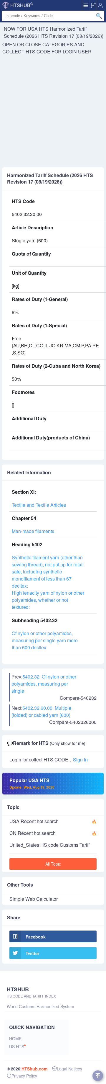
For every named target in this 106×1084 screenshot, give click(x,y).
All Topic (53, 864)
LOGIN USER (77, 51)
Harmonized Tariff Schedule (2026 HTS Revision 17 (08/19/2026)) (53, 32)
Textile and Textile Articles (39, 504)
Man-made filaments (33, 531)
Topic (13, 807)
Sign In (80, 759)
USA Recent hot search (34, 821)
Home (15, 1039)
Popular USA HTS (31, 783)
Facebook (36, 937)
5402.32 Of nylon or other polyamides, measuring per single (43, 683)
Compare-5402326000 (73, 722)
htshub (21, 5)
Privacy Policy (24, 1076)
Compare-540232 (78, 697)
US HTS (16, 1046)
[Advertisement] (53, 111)
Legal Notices (69, 1069)
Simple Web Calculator (33, 898)
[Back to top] (97, 1075)
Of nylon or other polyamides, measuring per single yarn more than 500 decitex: (45, 640)
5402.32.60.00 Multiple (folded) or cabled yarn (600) (41, 711)
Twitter (32, 953)
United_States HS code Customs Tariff (49, 844)
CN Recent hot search (32, 833)
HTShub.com (34, 1069)
